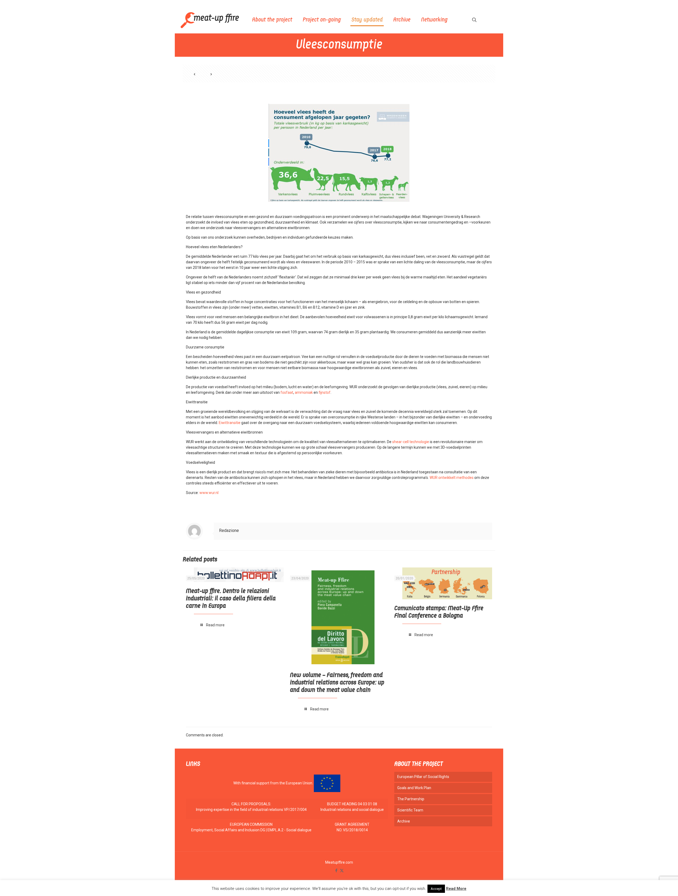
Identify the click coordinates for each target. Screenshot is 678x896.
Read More (456, 888)
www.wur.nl (208, 493)
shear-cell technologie (410, 442)
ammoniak (304, 392)
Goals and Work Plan (414, 788)
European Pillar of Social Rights (423, 777)
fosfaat (286, 392)
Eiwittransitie (229, 423)
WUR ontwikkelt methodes (452, 477)
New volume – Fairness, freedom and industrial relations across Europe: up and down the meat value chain (337, 682)
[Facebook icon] (336, 870)
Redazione (229, 530)
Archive (403, 821)
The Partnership (410, 799)
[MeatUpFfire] (210, 20)
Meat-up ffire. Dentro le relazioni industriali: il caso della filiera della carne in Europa (231, 598)
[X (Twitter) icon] (342, 870)
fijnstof (325, 392)
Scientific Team (410, 810)
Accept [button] (436, 889)
